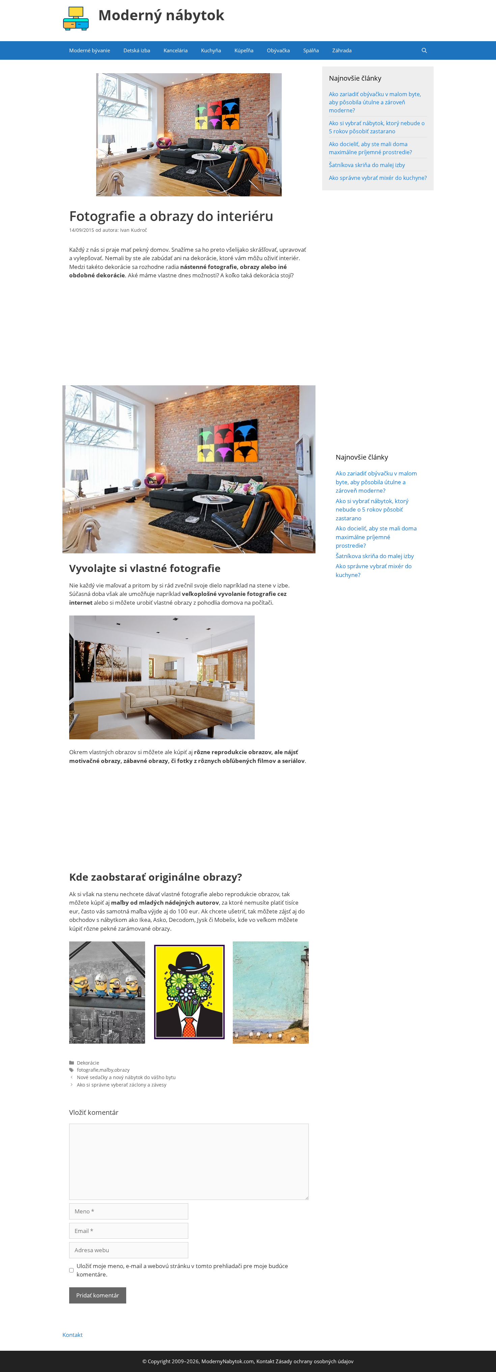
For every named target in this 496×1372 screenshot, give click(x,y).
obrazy (122, 1070)
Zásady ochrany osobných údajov (315, 1361)
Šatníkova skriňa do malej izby (367, 165)
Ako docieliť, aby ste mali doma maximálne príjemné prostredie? (376, 536)
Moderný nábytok (161, 14)
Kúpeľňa (244, 50)
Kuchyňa (211, 50)
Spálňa (311, 50)
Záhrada (342, 50)
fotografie (88, 1070)
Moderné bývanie (89, 50)
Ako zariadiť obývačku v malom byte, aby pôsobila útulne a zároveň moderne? (375, 102)
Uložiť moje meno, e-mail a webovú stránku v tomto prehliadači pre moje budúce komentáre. (182, 1270)
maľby (106, 1070)
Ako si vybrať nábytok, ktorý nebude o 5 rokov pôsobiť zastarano (372, 509)
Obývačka (278, 50)
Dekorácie (88, 1063)
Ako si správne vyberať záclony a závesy (121, 1084)
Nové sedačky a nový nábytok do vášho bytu (126, 1077)
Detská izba (136, 50)
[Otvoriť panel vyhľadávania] (424, 50)
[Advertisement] (189, 335)
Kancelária (176, 50)
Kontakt (72, 1335)
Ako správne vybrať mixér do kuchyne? (378, 178)
